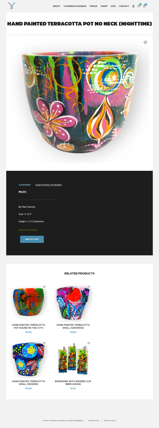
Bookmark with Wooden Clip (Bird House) (73, 382)
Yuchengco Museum (74, 6)
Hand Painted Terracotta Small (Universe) (73, 326)
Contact (124, 6)
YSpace (93, 6)
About (56, 6)
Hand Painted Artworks (48, 184)
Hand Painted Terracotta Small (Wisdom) (28, 382)
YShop (103, 6)
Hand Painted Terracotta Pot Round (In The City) (28, 326)
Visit (113, 6)
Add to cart (32, 239)
